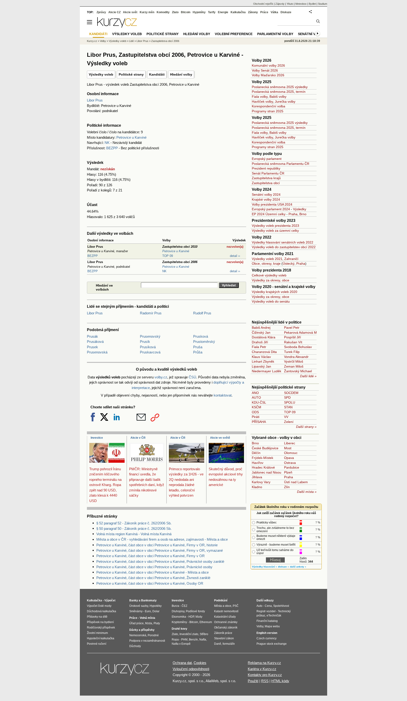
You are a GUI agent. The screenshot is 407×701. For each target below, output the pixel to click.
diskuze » (283, 566)
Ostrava (290, 463)
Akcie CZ (114, 12)
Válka (274, 12)
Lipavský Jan (261, 366)
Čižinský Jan (261, 332)
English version (266, 633)
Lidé (131, 41)
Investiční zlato (188, 634)
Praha (293, 214)
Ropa (175, 639)
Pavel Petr (291, 327)
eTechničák (274, 615)
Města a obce (222, 606)
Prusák (92, 336)
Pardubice (291, 467)
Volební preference (233, 34)
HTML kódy (280, 681)
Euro (148, 611)
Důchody (135, 646)
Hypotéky (199, 12)
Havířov (257, 463)
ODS (255, 412)
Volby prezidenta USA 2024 (272, 204)
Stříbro (204, 634)
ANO (255, 393)
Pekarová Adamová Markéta (305, 332)
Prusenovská (97, 352)
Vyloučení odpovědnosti (191, 669)
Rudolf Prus (202, 313)
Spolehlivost (281, 606)
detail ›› (235, 256)
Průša (197, 352)
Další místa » (307, 492)
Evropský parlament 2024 (271, 209)
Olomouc (290, 453)
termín (300, 91)
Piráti (255, 417)
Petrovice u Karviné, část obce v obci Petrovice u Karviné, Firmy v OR (150, 556)
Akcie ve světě (220, 437)
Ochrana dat (182, 663)
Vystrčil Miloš (293, 361)
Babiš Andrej (261, 327)
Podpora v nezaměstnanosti (147, 640)
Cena (268, 606)
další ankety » (298, 566)
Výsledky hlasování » (264, 566)
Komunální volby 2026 (268, 65)
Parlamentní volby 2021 (272, 254)
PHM (184, 639)
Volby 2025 (261, 82)
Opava (289, 458)
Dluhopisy (178, 611)
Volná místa (147, 618)
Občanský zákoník (225, 627)
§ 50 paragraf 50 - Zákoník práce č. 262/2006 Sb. (133, 529)
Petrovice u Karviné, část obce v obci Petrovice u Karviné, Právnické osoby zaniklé (160, 561)
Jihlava (257, 477)
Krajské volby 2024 (266, 199)
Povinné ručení (96, 643)
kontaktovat (223, 395)
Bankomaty (149, 600)
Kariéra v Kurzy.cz (262, 669)
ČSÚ (192, 377)
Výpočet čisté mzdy (99, 606)
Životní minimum (97, 633)
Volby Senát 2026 (265, 70)
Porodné (153, 635)
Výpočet (109, 600)
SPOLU (289, 402)
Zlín (287, 487)
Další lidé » (308, 376)
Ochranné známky (225, 622)
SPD (287, 397)
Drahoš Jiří (260, 342)
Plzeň (288, 472)
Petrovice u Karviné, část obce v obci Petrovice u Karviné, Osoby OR (149, 583)
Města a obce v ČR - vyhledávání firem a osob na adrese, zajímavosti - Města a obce (162, 539)
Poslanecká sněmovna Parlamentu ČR (280, 164)
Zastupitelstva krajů (266, 178)
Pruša (197, 347)
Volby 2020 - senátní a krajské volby (283, 287)
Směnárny (135, 611)
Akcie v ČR (138, 437)
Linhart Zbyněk (263, 361)
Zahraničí (291, 259)
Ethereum (205, 622)
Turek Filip (292, 352)
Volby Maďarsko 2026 (268, 75)
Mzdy (198, 616)
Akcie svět (130, 12)
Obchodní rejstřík (263, 3)
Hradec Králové (263, 467)
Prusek (92, 347)
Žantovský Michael (298, 371)
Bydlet (312, 3)
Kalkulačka (238, 12)
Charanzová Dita (264, 352)
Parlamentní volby (275, 34)
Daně (217, 643)
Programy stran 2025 (267, 111)
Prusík (145, 342)
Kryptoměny (179, 622)
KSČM (256, 407)
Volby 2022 (261, 237)
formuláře (229, 643)
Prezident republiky (266, 168)
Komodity (163, 12)
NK (107, 143)
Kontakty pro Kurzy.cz (265, 675)
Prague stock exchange (271, 643)
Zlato (175, 12)
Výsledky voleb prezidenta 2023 (275, 225)
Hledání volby (181, 74)
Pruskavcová (150, 352)
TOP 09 (167, 256)
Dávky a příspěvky (142, 630)
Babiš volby (277, 96)
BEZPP (112, 148)
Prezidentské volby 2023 (273, 221)
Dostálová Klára (263, 337)
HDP (191, 616)
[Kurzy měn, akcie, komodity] (125, 671)
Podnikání (220, 600)
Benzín (193, 639)
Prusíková (148, 347)
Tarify (212, 12)
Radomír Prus (151, 313)
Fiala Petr (259, 347)
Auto (259, 606)
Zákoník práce (223, 633)
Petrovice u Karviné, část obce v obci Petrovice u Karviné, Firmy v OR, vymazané (159, 550)
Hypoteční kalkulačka (100, 638)
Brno (302, 214)
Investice (97, 437)
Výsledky (299, 209)
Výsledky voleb (101, 74)
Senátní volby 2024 (266, 194)
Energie (223, 12)
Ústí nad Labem (296, 482)
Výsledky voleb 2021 (267, 259)
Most (287, 448)
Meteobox (301, 3)
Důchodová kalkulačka (101, 611)
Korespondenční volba (268, 106)
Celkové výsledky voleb (269, 275)
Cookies (200, 663)
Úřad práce (136, 623)
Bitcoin (185, 12)
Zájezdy (280, 3)
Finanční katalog (267, 621)
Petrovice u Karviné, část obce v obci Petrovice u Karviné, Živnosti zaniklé (153, 578)
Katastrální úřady (225, 616)
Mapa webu (272, 626)
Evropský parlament (266, 159)
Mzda (148, 623)
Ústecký (288, 263)
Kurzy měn (147, 12)
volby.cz (161, 377)
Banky (133, 600)
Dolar (155, 611)
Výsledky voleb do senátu (271, 301)
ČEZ (184, 606)
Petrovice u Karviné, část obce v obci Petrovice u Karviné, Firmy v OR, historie (157, 545)
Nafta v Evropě (181, 643)
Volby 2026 (261, 60)
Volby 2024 (261, 189)
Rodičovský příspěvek (101, 627)
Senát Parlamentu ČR (268, 173)
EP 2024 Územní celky (268, 214)
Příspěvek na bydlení (100, 622)
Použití (253, 681)
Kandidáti (157, 74)
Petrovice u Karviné (131, 137)
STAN (288, 407)
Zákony (253, 12)
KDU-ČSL (259, 402)
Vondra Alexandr (296, 357)
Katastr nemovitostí (226, 611)
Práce (264, 12)
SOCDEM (291, 393)
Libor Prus (95, 100)
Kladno (257, 487)
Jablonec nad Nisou (266, 472)
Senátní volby (311, 34)
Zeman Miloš (293, 366)
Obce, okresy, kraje (266, 263)
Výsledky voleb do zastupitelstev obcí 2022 (284, 247)
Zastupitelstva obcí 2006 (165, 41)
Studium (322, 3)
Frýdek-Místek (262, 458)
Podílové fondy (195, 611)
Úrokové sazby (138, 606)
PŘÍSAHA (259, 422)
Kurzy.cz (92, 41)
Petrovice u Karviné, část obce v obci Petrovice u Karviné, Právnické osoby (154, 567)
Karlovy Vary (261, 482)
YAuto (290, 3)
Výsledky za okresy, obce (270, 280)
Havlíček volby (262, 101)
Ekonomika (179, 616)
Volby (103, 41)
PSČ (236, 606)
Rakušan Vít (293, 342)
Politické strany (131, 74)
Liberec (289, 443)
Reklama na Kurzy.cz (264, 663)
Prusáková (95, 342)
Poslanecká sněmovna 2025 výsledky (280, 87)
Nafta (202, 639)
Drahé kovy (179, 628)
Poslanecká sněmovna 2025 (273, 91)
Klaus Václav (261, 357)
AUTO (256, 397)
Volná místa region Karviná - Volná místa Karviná (133, 534)
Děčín (256, 453)
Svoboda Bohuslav (298, 347)
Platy (157, 623)
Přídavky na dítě (97, 616)
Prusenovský (150, 336)
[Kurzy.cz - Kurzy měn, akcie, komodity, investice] (117, 26)
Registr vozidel (266, 611)
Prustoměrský (204, 342)
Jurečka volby (285, 101)
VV (286, 417)
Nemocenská (137, 635)
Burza (175, 606)
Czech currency (266, 638)
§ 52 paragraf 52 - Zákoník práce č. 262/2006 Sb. (133, 523)
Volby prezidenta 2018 (271, 270)
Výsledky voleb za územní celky (275, 230)
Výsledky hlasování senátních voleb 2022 (282, 242)
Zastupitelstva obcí (266, 183)
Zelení (288, 422)
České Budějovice (265, 448)
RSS (265, 681)
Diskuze (286, 12)
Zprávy (101, 12)
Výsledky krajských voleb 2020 (274, 292)
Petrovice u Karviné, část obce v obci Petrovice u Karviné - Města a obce (152, 572)
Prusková (200, 336)
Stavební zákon (224, 638)
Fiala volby (260, 96)
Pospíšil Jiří (292, 337)
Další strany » (306, 427)
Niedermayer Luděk (266, 371)
